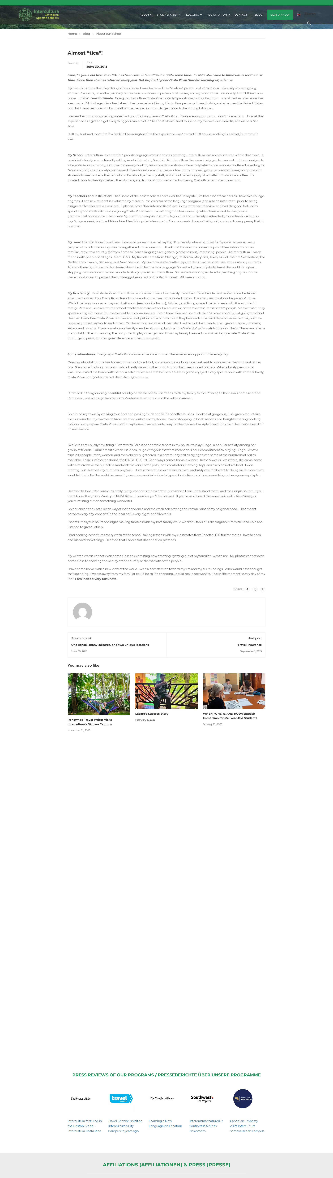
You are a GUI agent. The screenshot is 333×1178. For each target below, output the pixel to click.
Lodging (192, 14)
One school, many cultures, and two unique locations (110, 645)
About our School (109, 33)
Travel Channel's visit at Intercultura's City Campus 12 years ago (125, 1126)
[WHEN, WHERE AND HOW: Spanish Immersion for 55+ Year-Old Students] (234, 690)
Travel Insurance (250, 645)
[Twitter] (255, 589)
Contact (240, 14)
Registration (217, 14)
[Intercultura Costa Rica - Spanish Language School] (39, 14)
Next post (254, 638)
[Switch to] (299, 15)
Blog (259, 14)
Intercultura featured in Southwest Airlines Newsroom (206, 1126)
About (144, 14)
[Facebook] (247, 589)
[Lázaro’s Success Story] (166, 690)
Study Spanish (167, 14)
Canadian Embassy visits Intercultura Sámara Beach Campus (247, 1126)
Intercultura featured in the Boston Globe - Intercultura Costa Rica (85, 1126)
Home (72, 33)
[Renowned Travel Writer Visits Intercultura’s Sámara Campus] (99, 694)
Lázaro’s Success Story (151, 713)
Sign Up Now (280, 14)
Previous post (81, 638)
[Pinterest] (262, 589)
